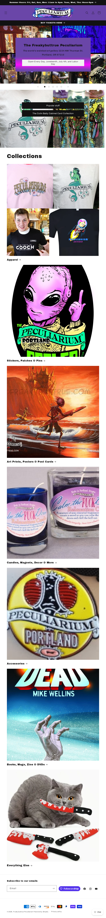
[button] (6, 13)
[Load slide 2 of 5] (49, 87)
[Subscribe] (53, 888)
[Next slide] (68, 87)
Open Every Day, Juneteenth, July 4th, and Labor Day (53, 62)
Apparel (12, 259)
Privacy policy (56, 911)
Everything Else (18, 865)
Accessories (16, 663)
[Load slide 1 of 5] (45, 87)
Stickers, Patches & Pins (24, 360)
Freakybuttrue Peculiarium (23, 911)
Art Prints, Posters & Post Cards (30, 461)
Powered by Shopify (41, 911)
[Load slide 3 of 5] (53, 87)
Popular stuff (53, 105)
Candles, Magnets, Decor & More (30, 562)
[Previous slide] (38, 87)
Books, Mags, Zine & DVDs (26, 764)
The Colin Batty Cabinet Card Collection (53, 113)
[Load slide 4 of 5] (57, 87)
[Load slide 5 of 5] (61, 87)
